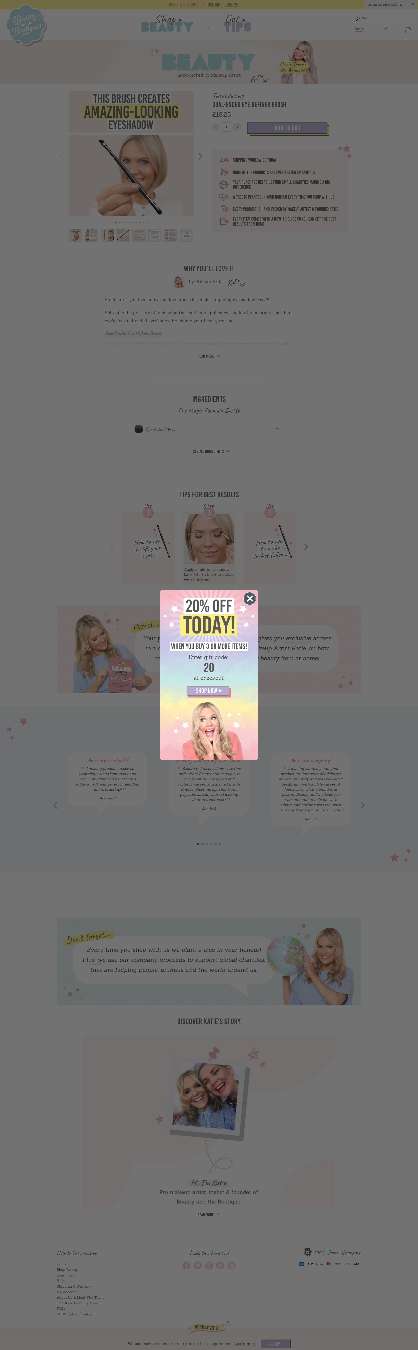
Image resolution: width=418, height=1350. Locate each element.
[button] (209, 692)
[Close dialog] (250, 599)
